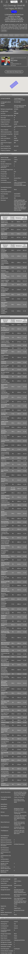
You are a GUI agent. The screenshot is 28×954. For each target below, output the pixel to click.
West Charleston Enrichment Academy (5, 665)
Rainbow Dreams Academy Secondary (5, 295)
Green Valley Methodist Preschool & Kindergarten (4, 646)
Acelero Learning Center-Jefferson (5, 590)
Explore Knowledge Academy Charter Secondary (6, 274)
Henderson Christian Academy (5, 594)
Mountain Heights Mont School (5, 575)
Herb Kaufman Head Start (4, 510)
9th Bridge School (5, 480)
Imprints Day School (4, 669)
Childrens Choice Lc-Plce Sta (5, 550)
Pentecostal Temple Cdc (4, 597)
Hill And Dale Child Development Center (5, 382)
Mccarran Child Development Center (4, 392)
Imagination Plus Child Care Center (5, 566)
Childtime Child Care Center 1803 (5, 608)
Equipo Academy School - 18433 (5, 278)
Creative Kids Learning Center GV (5, 519)
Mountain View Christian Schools (5, 538)
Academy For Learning (4, 407)
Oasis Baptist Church (4, 578)
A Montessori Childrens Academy (5, 554)
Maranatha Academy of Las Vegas (5, 674)
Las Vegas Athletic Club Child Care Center (5, 377)
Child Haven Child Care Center (5, 491)
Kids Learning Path (5, 462)
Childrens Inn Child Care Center (5, 488)
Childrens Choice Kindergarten (5, 514)
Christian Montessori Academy (4, 425)
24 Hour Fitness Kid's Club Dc (5, 362)
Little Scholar (4, 344)
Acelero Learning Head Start (5, 562)
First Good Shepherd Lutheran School (5, 466)
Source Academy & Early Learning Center (5, 447)
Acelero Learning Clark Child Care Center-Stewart (5, 527)
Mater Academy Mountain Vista (5, 266)
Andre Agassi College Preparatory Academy (4, 301)
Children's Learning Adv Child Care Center (5, 387)
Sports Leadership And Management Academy (5, 286)
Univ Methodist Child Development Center (5, 354)
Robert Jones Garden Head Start (5, 754)
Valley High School (4, 225)
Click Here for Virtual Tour (14, 72)
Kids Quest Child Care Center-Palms (5, 679)
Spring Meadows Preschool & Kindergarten (5, 412)
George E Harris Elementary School (5, 230)
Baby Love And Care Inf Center (5, 373)
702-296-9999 (17, 102)
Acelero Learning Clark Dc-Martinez (5, 531)
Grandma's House (5, 650)
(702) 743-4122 (13, 65)
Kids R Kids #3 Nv (5, 633)
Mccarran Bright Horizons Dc (5, 396)
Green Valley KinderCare (4, 721)
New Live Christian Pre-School (5, 470)
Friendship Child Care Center (5, 710)
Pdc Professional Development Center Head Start (5, 706)
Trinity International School (4, 439)
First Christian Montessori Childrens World (5, 637)
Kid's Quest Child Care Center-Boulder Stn (5, 430)
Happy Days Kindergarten (4, 683)
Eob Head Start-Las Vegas (5, 751)
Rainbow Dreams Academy (5, 290)
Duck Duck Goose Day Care (5, 329)
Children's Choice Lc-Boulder (5, 443)
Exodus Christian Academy (5, 451)
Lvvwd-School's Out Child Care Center (5, 740)
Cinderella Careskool (3, 359)
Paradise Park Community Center (4, 348)
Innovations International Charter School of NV (5, 255)
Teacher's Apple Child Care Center (5, 338)
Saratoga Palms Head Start (5, 717)
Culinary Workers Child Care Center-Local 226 (5, 484)
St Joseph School (5, 460)
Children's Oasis (5, 699)
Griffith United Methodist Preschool (4, 417)
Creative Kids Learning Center (5, 714)
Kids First (3, 697)
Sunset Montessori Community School (5, 499)
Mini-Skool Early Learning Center (5, 641)
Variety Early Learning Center (5, 587)
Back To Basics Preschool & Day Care (5, 654)
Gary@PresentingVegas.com (16, 63)
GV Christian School (4, 601)
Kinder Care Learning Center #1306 (5, 558)
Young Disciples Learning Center (5, 747)
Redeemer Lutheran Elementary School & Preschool (4, 614)
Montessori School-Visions (4, 523)
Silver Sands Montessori (4, 282)
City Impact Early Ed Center (5, 403)
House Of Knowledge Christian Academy (5, 583)
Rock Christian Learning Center (5, 507)
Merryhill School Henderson (5, 735)
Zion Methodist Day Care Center (5, 743)
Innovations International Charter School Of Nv (5, 261)
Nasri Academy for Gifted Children (5, 535)
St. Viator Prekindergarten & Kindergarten (5, 325)
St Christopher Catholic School (5, 627)
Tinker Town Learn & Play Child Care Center (5, 571)
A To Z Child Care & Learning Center (5, 400)
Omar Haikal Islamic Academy (5, 623)
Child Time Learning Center (5, 604)
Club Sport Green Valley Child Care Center (5, 546)
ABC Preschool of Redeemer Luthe (5, 619)
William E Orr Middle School (4, 222)
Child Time (3, 454)
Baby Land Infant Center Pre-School (5, 457)
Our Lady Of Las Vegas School (5, 690)
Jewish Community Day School (5, 334)
